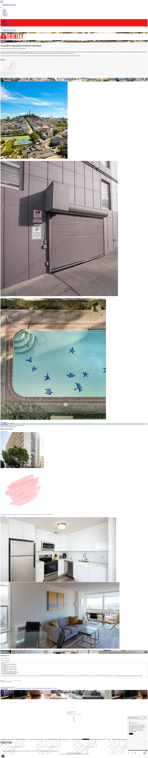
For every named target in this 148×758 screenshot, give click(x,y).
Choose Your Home (4, 424)
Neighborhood (5, 13)
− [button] (2, 703)
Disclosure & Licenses (98, 739)
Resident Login (8, 426)
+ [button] (2, 701)
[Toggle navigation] (1, 1)
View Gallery (2, 516)
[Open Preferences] (3, 756)
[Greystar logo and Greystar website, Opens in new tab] (6, 743)
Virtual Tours (5, 15)
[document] (74, 719)
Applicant (9, 5)
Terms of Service (135, 675)
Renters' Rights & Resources (80, 739)
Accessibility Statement (120, 739)
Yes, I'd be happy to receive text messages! (10, 672)
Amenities (4, 10)
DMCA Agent (65, 739)
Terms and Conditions (36, 739)
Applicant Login (21, 739)
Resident (9, 4)
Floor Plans (5, 11)
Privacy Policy (121, 675)
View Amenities (3, 422)
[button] (2, 2)
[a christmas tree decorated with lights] (1, 746)
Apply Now (2, 60)
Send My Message (4, 689)
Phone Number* (4, 670)
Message (2, 680)
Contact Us (5, 14)
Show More (9, 673)
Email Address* (4, 667)
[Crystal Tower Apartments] (74, 719)
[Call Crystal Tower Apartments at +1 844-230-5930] (0, 7)
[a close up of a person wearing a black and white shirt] (1, 749)
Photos (4, 12)
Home (4, 9)
